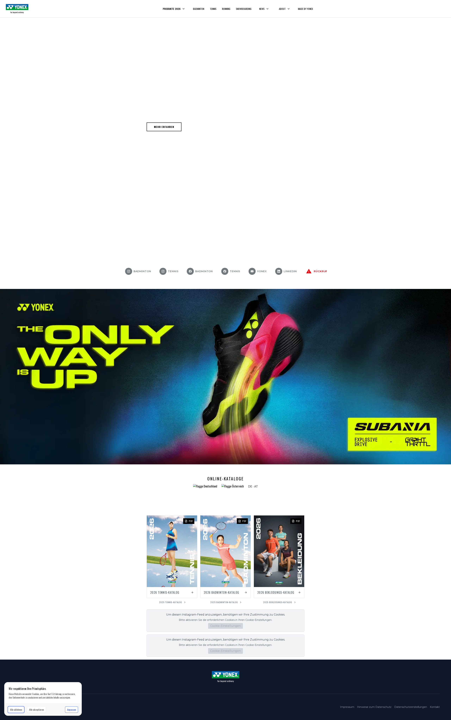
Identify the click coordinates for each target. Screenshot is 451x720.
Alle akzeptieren (36, 709)
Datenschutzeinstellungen (410, 707)
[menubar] (237, 9)
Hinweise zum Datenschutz (374, 707)
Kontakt (435, 707)
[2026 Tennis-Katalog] (172, 556)
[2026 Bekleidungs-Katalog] (279, 556)
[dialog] (43, 699)
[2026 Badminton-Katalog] (225, 556)
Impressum (347, 707)
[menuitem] (174, 9)
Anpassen (71, 709)
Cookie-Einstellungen (225, 626)
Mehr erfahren (164, 127)
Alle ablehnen (16, 709)
